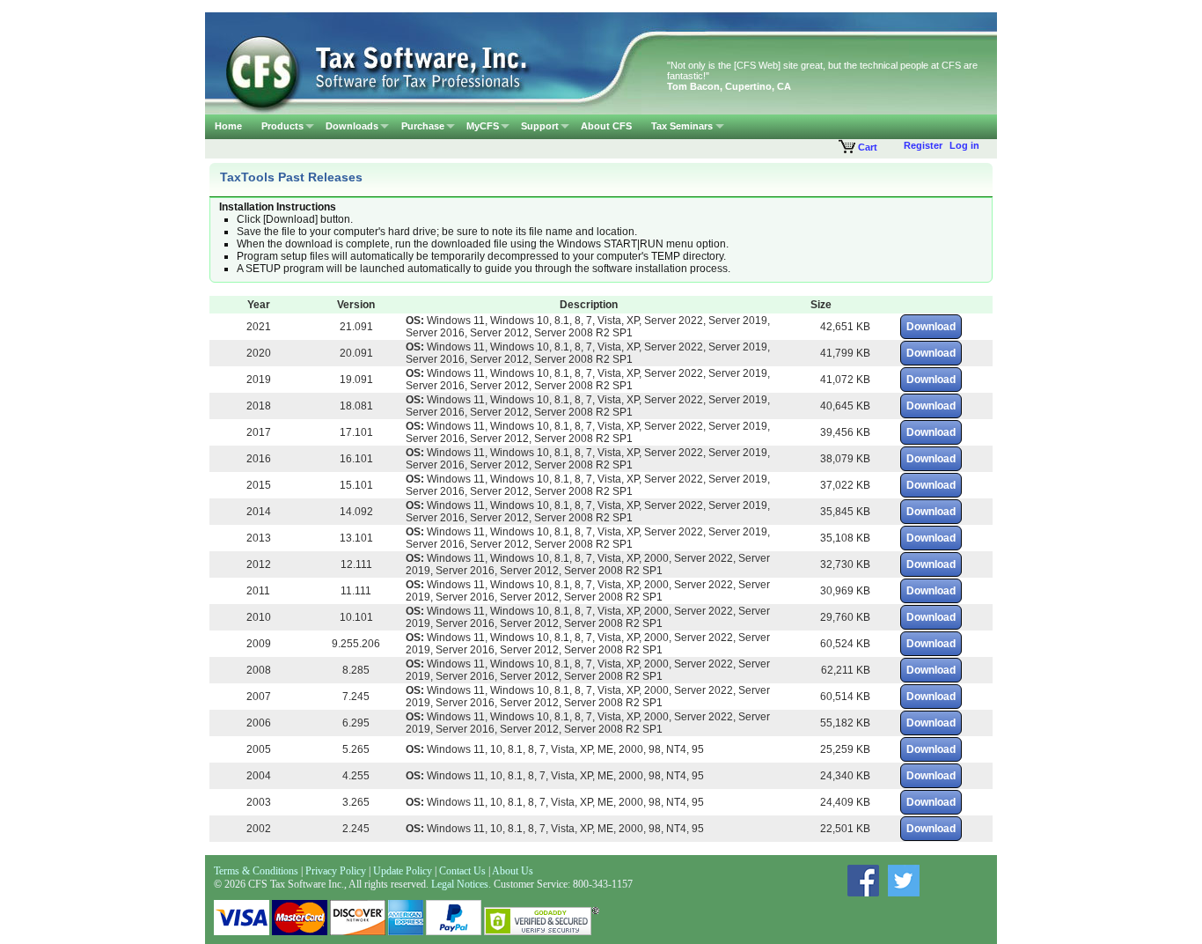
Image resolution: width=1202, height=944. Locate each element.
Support (540, 126)
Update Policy (404, 871)
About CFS (606, 126)
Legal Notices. (461, 884)
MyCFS (482, 126)
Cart (866, 147)
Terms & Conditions (256, 871)
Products (282, 126)
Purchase (422, 126)
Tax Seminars (682, 126)
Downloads (352, 126)
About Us (512, 871)
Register (923, 145)
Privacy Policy (335, 871)
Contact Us (462, 871)
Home (228, 126)
